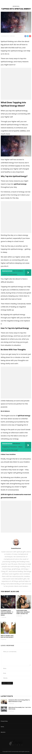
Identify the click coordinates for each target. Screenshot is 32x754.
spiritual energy (20, 184)
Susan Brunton (5, 36)
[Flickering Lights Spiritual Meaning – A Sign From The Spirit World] (8, 602)
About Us (3, 732)
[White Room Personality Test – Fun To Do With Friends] (4, 709)
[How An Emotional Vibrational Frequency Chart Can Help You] (23, 602)
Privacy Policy (4, 721)
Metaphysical (16, 6)
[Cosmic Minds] (16, 743)
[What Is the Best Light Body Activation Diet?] (8, 627)
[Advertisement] (16, 84)
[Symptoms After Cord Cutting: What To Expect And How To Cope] (4, 701)
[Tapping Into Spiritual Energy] (16, 22)
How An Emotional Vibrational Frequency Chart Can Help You (23, 612)
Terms (2, 726)
